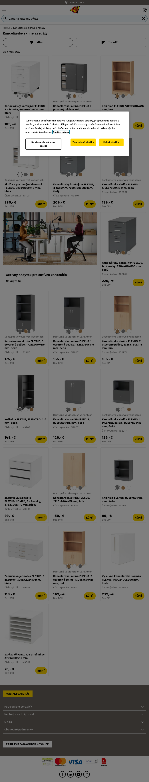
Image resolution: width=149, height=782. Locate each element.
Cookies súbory (61, 132)
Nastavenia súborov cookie (43, 144)
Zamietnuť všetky (83, 142)
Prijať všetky (111, 142)
